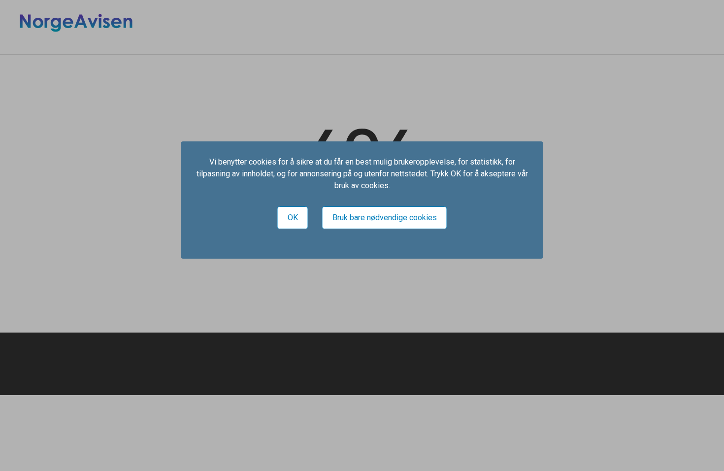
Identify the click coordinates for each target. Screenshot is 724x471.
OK (293, 217)
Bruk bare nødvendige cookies (384, 217)
